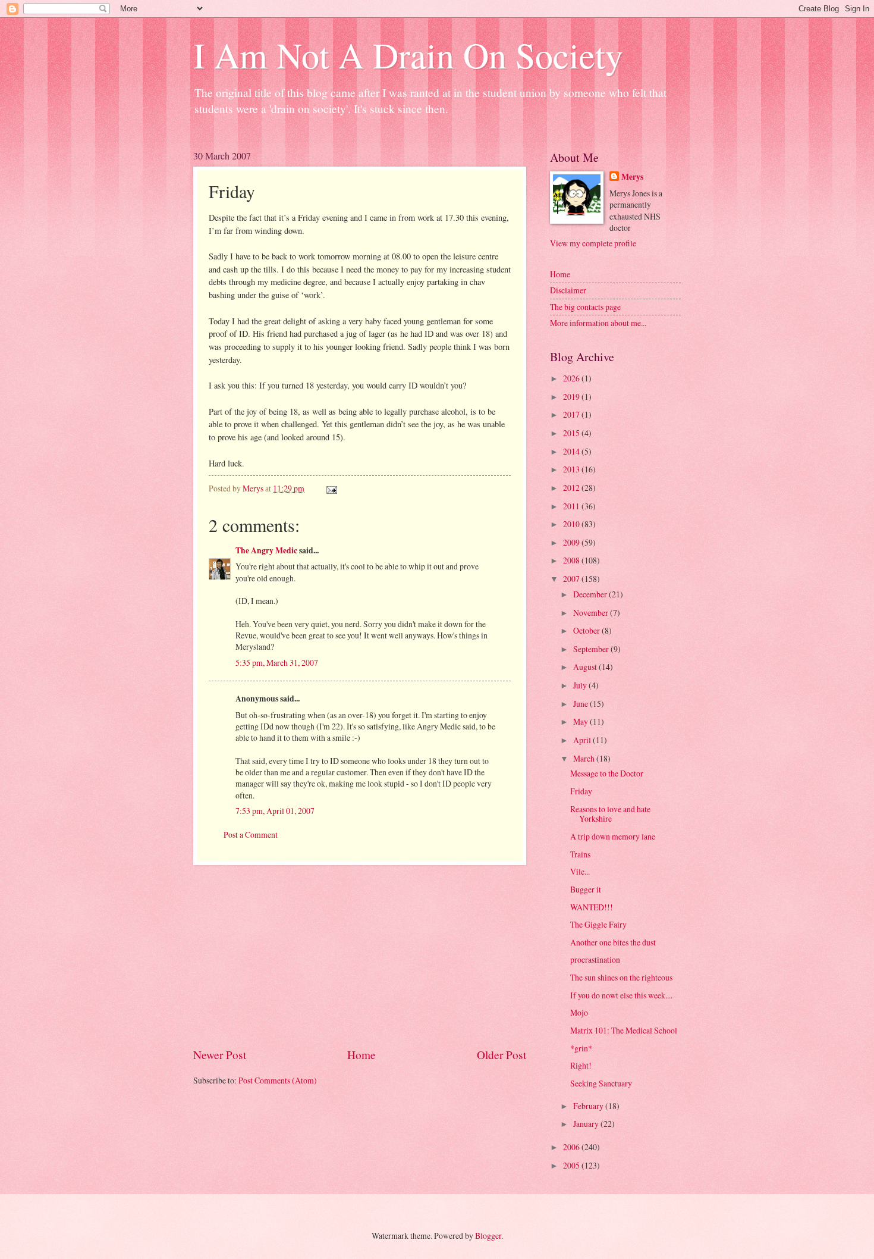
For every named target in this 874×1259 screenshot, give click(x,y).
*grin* (581, 1048)
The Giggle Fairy (598, 924)
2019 (572, 396)
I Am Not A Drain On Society (408, 55)
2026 (572, 378)
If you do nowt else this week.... (621, 995)
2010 (572, 524)
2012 (572, 487)
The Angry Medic (266, 550)
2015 (572, 433)
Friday (581, 791)
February (589, 1105)
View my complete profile (593, 243)
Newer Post (219, 1054)
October (587, 630)
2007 (572, 578)
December (591, 594)
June (581, 703)
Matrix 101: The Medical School (623, 1030)
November (591, 612)
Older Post (501, 1054)
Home (361, 1054)
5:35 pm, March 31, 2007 (276, 662)
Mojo (579, 1012)
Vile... (580, 871)
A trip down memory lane (612, 836)
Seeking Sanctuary (601, 1083)
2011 (572, 506)
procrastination (595, 959)
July (581, 685)
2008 (572, 560)
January (587, 1123)
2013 (572, 469)
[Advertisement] (360, 956)
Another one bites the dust (613, 942)
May (581, 721)
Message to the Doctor (606, 773)
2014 (572, 451)
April (583, 740)
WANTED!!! (591, 907)
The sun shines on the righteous (621, 977)
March (584, 758)
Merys (632, 177)
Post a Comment (251, 834)
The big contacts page (585, 306)
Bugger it (585, 889)
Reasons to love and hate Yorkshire (610, 814)
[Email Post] (331, 488)
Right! (581, 1065)
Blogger (488, 1235)
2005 (572, 1165)
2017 (572, 414)
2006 (572, 1146)
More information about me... (598, 322)
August (586, 666)
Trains (580, 854)
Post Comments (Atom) (277, 1080)
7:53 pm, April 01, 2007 (275, 810)
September (592, 648)
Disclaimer (568, 290)
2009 (572, 542)
